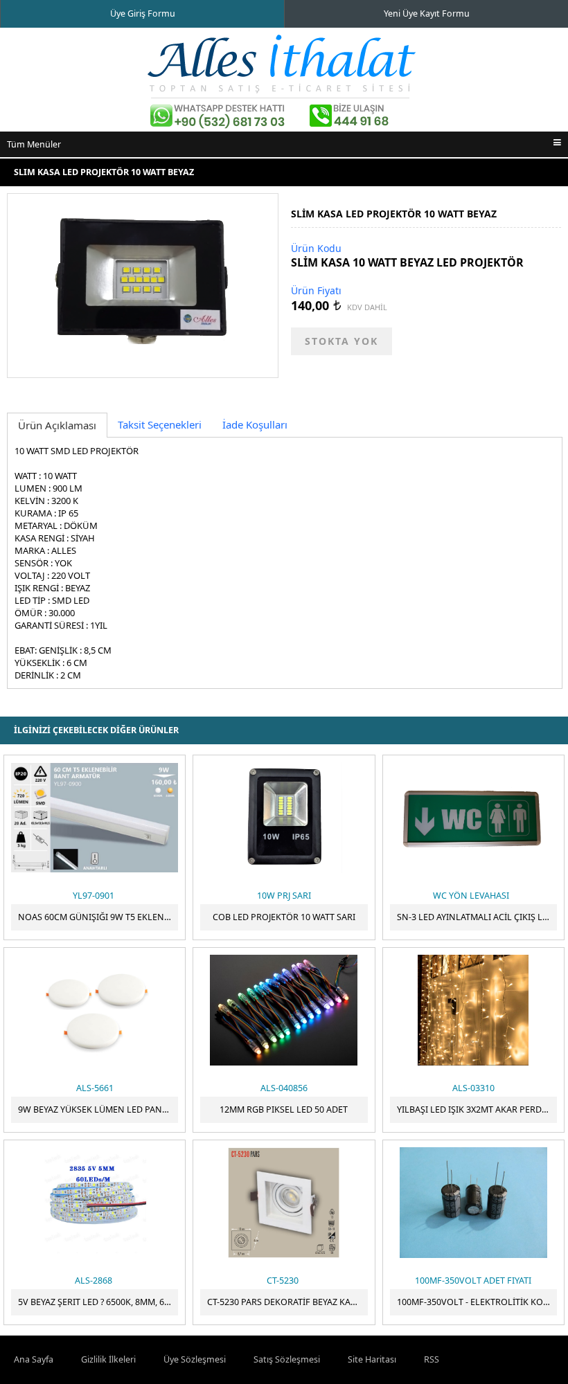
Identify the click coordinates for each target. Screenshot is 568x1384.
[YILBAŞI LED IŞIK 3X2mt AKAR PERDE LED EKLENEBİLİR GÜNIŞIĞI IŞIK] (473, 1010)
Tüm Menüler (34, 144)
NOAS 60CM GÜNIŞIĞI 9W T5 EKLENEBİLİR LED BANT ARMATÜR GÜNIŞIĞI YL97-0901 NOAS (98, 917)
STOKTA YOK (341, 341)
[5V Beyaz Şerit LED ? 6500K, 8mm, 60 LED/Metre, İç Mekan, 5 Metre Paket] (94, 1202)
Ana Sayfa (33, 1359)
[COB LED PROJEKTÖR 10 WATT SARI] (283, 817)
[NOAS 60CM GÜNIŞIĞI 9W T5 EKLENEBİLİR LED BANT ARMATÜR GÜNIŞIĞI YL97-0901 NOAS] (94, 817)
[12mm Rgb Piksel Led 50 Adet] (283, 1010)
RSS (431, 1359)
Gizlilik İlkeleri (108, 1359)
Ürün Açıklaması (57, 425)
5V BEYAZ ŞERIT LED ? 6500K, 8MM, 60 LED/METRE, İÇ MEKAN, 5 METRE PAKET (98, 1302)
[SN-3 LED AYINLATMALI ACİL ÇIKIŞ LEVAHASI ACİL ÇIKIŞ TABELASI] (473, 817)
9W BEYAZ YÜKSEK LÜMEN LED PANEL (95, 1109)
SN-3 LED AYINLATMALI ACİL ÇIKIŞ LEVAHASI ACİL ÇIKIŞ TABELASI (477, 917)
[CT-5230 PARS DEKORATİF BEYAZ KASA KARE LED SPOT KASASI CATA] (283, 1202)
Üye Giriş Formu (142, 13)
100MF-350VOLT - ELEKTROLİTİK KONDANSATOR (477, 1302)
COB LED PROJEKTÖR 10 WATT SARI (284, 917)
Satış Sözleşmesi (287, 1359)
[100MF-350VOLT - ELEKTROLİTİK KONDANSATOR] (473, 1202)
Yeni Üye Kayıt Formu (427, 13)
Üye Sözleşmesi (194, 1359)
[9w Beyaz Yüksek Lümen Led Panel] (94, 1010)
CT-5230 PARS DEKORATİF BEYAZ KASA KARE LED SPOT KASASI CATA (287, 1302)
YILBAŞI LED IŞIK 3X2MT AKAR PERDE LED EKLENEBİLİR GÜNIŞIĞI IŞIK (477, 1109)
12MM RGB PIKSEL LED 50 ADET (284, 1109)
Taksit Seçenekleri (160, 424)
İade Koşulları (254, 424)
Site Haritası (372, 1359)
